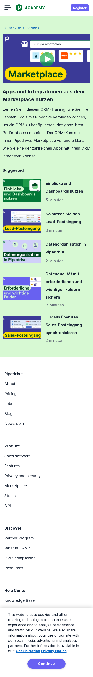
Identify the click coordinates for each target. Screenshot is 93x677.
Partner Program (19, 538)
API (7, 505)
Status (10, 495)
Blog (8, 413)
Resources (13, 568)
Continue (46, 663)
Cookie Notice (28, 651)
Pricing (10, 393)
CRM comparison (19, 558)
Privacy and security (22, 476)
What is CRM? (17, 548)
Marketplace (15, 485)
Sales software (17, 456)
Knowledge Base (19, 600)
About (9, 383)
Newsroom (14, 423)
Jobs (8, 403)
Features (12, 466)
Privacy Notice (54, 651)
